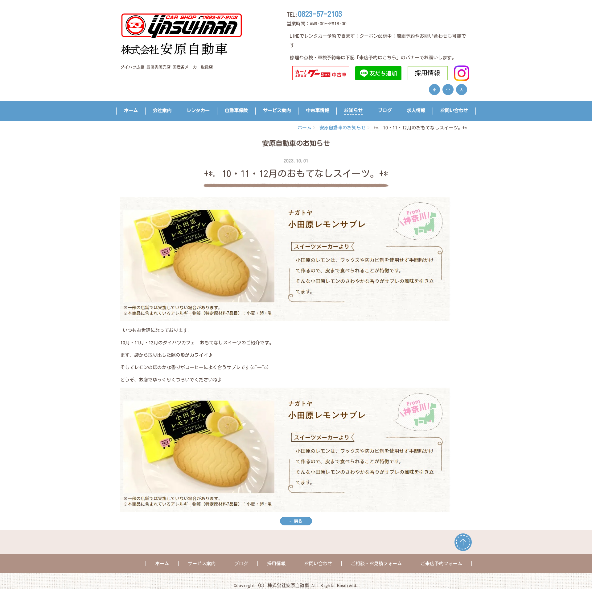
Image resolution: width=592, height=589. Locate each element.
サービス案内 (277, 110)
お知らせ (353, 110)
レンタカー (198, 110)
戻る (296, 521)
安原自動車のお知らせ (342, 127)
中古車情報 (317, 110)
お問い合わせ (454, 110)
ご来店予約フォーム (441, 563)
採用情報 (276, 563)
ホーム (131, 110)
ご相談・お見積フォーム (376, 563)
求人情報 (416, 110)
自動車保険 (236, 110)
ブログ (385, 110)
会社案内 (162, 110)
